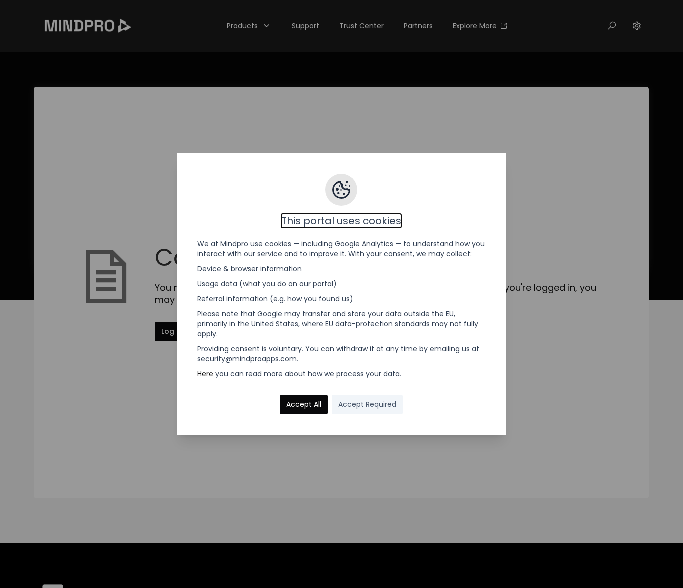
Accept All (304, 405)
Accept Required (367, 405)
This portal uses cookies (342, 221)
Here (206, 374)
